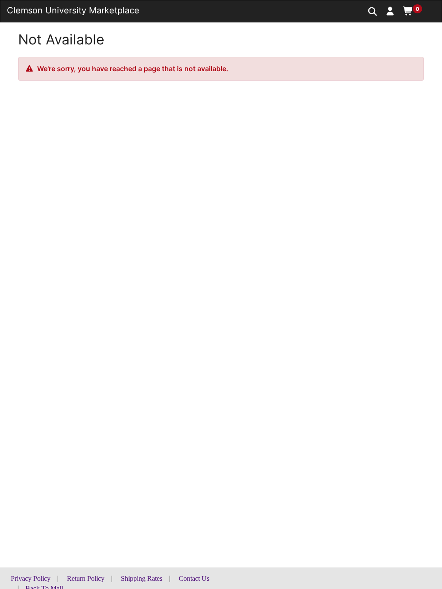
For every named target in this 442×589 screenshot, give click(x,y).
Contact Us (194, 578)
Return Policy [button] (85, 578)
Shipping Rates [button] (141, 578)
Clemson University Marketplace (73, 10)
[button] (390, 11)
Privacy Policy (31, 578)
